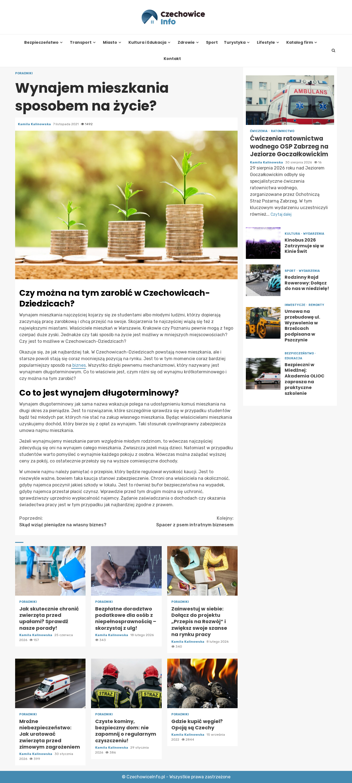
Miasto (110, 42)
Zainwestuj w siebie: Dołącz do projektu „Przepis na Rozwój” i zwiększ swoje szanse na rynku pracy (202, 571)
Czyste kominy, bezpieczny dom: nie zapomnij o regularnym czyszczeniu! (126, 683)
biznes (78, 365)
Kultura (293, 233)
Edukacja (293, 358)
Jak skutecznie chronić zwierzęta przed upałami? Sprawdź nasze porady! (50, 571)
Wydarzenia (313, 233)
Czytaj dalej (281, 214)
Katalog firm (299, 42)
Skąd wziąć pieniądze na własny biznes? (62, 521)
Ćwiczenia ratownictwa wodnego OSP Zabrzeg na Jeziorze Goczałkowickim (290, 100)
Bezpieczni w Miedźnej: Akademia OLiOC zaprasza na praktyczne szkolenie (263, 374)
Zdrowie (186, 42)
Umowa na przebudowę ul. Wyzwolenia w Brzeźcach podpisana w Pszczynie (263, 323)
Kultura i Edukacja (147, 42)
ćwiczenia (259, 131)
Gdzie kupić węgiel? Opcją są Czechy (202, 683)
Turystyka (235, 42)
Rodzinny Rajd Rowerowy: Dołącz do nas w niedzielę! (263, 280)
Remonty (316, 304)
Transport (81, 42)
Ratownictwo (282, 131)
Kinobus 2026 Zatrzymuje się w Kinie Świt (263, 243)
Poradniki (24, 73)
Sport (212, 42)
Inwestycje (295, 304)
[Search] (333, 50)
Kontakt (172, 58)
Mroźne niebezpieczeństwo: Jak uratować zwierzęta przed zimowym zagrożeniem (50, 683)
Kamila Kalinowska (35, 124)
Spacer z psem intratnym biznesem (194, 521)
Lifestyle (266, 42)
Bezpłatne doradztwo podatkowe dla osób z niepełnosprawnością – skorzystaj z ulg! (126, 571)
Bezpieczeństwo (41, 42)
